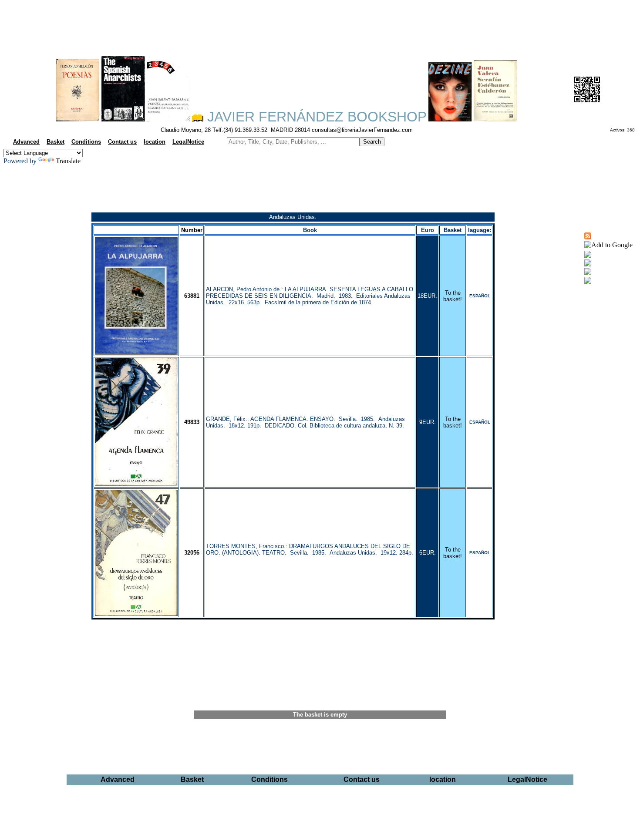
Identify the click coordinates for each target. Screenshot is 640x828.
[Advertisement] (320, 24)
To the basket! (452, 296)
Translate (68, 161)
